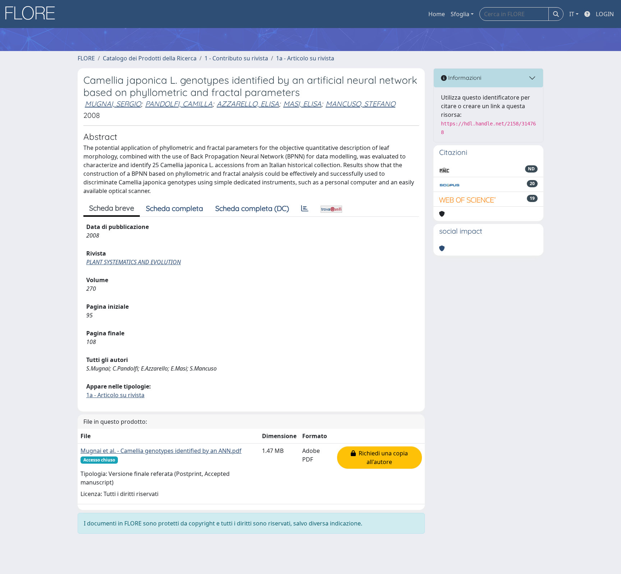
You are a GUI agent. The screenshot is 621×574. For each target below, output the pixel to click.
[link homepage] (32, 14)
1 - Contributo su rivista (236, 58)
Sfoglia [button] (460, 14)
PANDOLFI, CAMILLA (178, 103)
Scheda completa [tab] (174, 208)
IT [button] (571, 14)
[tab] (304, 208)
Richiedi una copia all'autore (382, 457)
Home (436, 14)
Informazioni (464, 77)
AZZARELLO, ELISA (248, 103)
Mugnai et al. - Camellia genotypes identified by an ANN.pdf (161, 451)
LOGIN (605, 14)
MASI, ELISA (302, 103)
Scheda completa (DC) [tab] (252, 208)
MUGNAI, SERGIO (113, 103)
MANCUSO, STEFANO (360, 103)
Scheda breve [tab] (111, 207)
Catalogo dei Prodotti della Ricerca (150, 58)
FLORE (86, 58)
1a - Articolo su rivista (305, 58)
